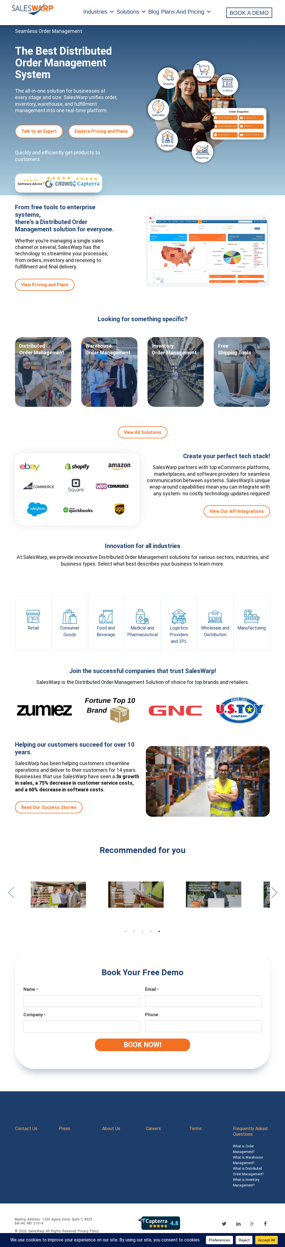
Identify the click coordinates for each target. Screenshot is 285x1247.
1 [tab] (126, 931)
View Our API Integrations (237, 511)
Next (274, 895)
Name (30, 989)
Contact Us (26, 1128)
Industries (95, 12)
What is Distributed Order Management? (248, 1171)
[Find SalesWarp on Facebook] (265, 1224)
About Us (111, 1128)
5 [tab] (159, 931)
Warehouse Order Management (108, 349)
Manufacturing (251, 628)
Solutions (128, 12)
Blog (153, 12)
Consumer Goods (69, 631)
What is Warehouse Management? (248, 1160)
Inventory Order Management (174, 349)
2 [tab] (134, 931)
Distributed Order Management (41, 349)
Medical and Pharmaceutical (142, 631)
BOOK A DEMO (249, 13)
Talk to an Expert (39, 131)
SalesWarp (36, 1231)
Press (64, 1128)
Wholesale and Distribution (215, 631)
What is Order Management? (243, 1149)
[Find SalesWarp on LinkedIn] (238, 1224)
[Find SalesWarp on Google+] (252, 1224)
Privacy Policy (88, 1231)
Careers (153, 1128)
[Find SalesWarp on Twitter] (224, 1224)
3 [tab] (142, 931)
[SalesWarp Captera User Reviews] (159, 1223)
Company (34, 1014)
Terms (195, 1128)
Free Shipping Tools (234, 349)
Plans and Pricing (182, 12)
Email (152, 989)
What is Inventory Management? (246, 1182)
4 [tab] (151, 931)
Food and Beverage (106, 631)
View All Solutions (142, 432)
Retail (33, 628)
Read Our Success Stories (49, 807)
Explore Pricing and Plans (101, 131)
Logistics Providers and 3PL (178, 634)
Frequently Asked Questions (250, 1131)
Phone (151, 1014)
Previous (11, 895)
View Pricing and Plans (44, 284)
